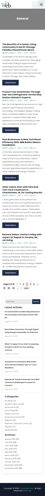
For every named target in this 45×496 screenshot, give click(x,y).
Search (36, 301)
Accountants (10, 407)
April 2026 (9, 452)
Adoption (8, 427)
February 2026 (11, 458)
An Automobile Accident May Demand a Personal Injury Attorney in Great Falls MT (22, 314)
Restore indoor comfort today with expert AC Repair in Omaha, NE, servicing (22, 237)
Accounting (9, 410)
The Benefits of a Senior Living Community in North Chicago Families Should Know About (19, 47)
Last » (26, 288)
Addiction (9, 420)
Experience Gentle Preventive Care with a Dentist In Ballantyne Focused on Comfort (22, 382)
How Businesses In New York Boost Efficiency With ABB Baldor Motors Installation (21, 142)
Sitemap (27, 490)
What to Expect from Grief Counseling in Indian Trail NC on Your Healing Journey (22, 347)
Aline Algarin (10, 53)
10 (4, 288)
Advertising (9, 430)
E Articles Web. (27, 488)
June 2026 (9, 445)
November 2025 (11, 468)
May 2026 (9, 449)
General (33, 53)
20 (9, 288)
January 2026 (10, 462)
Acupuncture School (13, 417)
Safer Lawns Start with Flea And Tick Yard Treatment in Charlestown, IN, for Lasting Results (22, 189)
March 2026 (10, 455)
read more (10, 82)
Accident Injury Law (13, 404)
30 (13, 288)
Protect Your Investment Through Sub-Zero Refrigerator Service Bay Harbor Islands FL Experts (22, 94)
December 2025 (11, 465)
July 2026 (8, 442)
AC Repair (9, 401)
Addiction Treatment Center (17, 423)
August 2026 (10, 439)
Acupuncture (10, 413)
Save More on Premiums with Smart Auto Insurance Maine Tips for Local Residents (20, 365)
